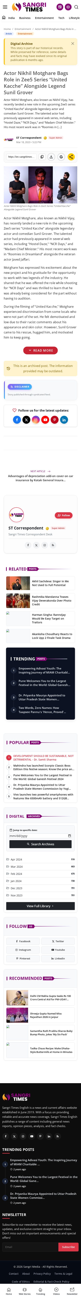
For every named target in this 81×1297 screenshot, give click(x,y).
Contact (13, 1273)
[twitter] (36, 545)
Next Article (38, 471)
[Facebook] (17, 420)
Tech (61, 18)
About (26, 1273)
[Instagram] (36, 420)
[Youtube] (45, 420)
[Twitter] (26, 420)
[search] (76, 7)
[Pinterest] (55, 420)
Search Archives (40, 844)
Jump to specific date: (23, 830)
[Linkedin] (64, 420)
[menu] (5, 7)
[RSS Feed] (53, 545)
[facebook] (28, 545)
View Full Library (40, 906)
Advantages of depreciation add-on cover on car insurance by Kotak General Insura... (40, 478)
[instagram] (44, 545)
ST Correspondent (29, 137)
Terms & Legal (63, 1273)
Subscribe (68, 1247)
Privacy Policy (42, 1273)
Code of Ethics (21, 1281)
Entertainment (44, 18)
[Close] (72, 43)
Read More (40, 350)
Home (7, 29)
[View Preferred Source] (61, 156)
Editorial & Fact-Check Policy (51, 1281)
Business (25, 18)
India (11, 18)
